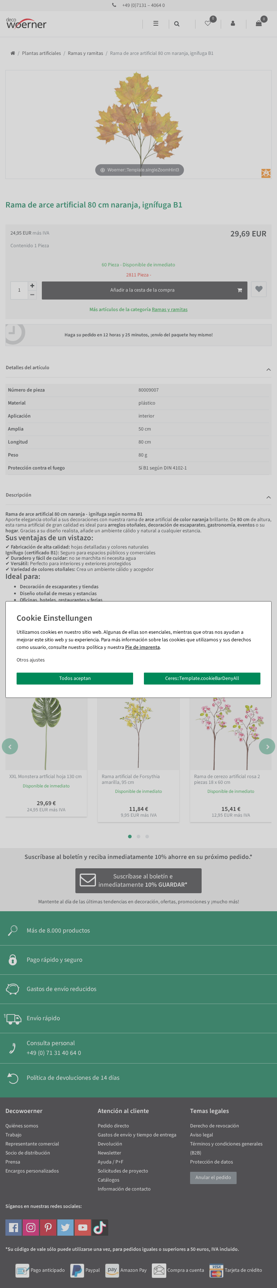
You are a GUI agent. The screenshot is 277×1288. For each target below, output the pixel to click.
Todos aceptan (75, 678)
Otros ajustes (31, 659)
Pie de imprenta (142, 647)
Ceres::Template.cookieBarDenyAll (202, 678)
